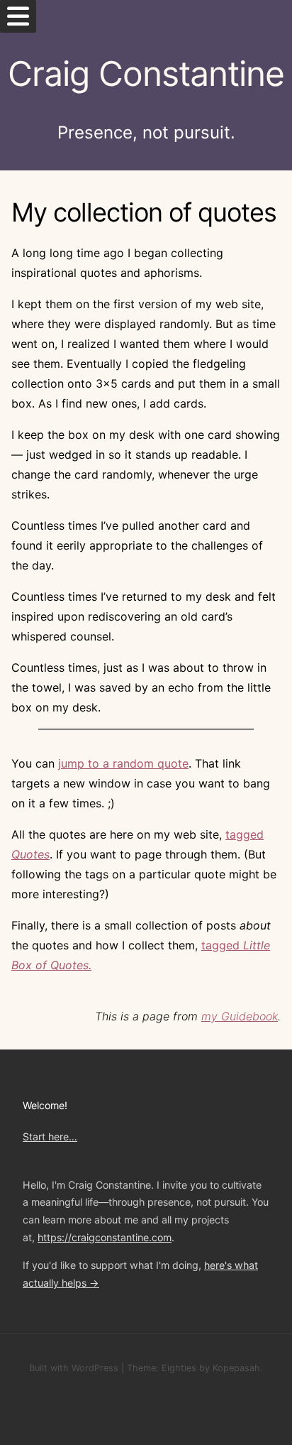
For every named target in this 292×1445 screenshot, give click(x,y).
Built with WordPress (73, 1368)
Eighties (179, 1368)
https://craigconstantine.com (105, 1237)
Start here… (50, 1136)
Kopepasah (236, 1368)
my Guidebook (239, 1016)
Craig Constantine (146, 73)
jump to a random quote (123, 763)
